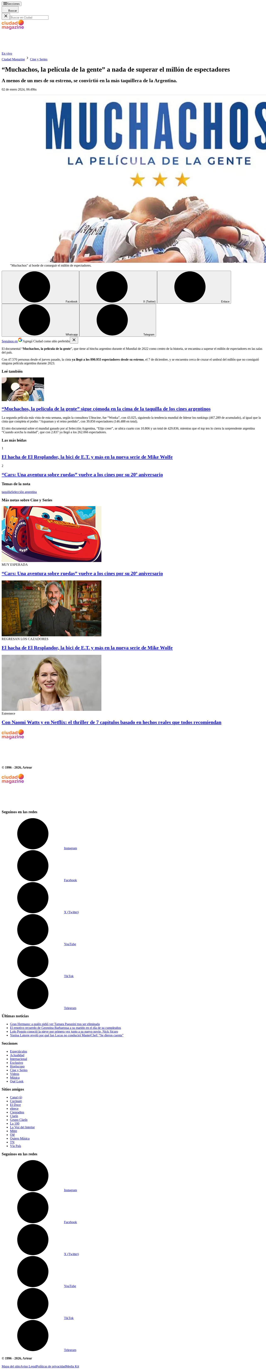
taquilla (6, 492)
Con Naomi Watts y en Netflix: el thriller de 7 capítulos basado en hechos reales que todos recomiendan (111, 722)
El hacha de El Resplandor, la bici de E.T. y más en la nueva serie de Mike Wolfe (87, 457)
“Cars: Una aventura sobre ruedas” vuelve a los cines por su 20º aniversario (82, 474)
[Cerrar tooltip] (74, 340)
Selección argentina (24, 492)
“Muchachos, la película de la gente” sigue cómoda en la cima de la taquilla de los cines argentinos (106, 408)
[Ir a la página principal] (33, 49)
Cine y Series (38, 59)
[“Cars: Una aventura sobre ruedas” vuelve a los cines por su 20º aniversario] (133, 534)
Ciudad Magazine (13, 59)
